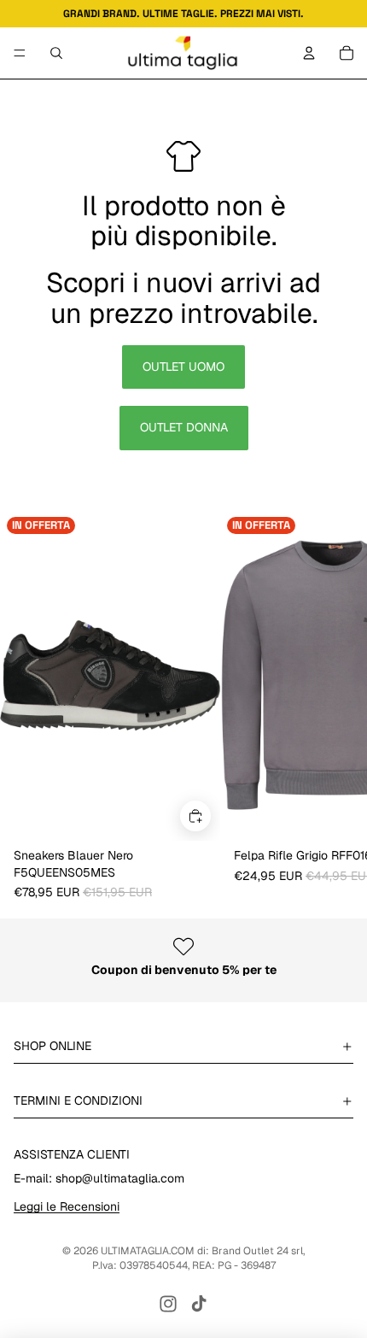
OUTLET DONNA (184, 427)
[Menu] (19, 53)
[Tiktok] (199, 1304)
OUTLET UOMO (183, 366)
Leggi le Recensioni (66, 1206)
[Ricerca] (56, 53)
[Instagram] (168, 1304)
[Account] (309, 53)
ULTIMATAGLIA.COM (148, 1251)
